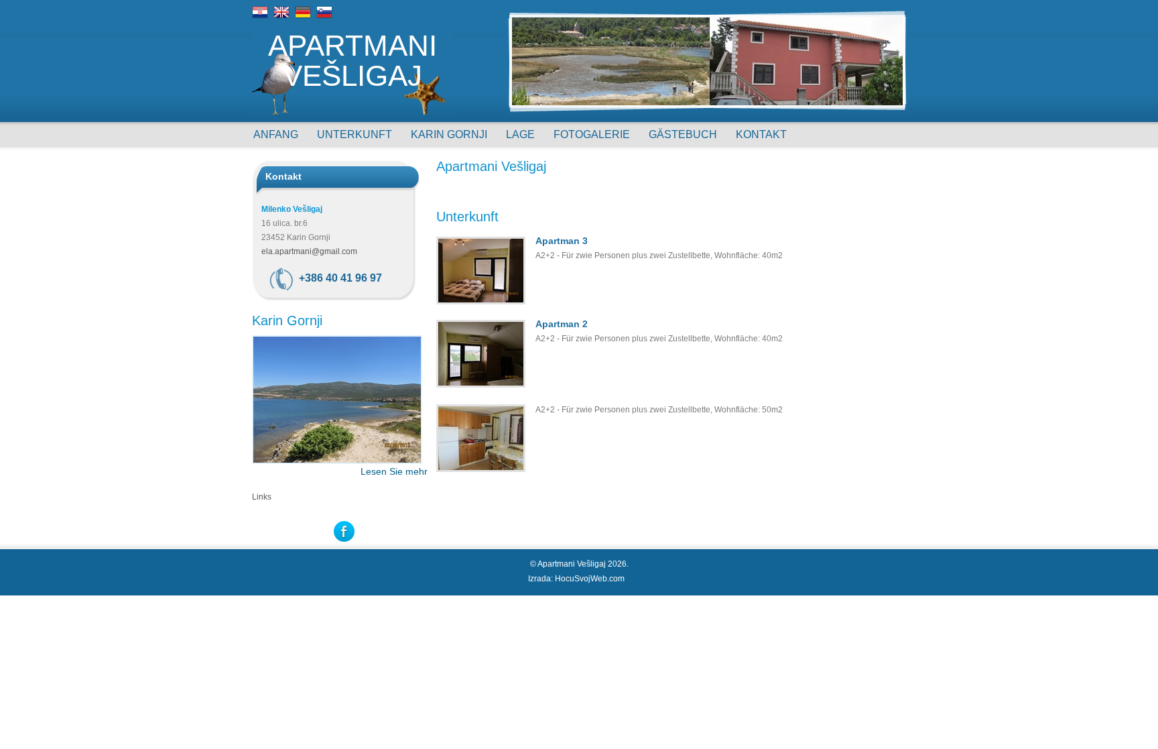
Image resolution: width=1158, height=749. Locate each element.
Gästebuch (683, 134)
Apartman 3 (561, 240)
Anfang (275, 134)
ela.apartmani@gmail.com (309, 251)
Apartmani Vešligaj (352, 61)
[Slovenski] (324, 17)
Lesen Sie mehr (394, 471)
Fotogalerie (592, 134)
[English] (281, 17)
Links (261, 497)
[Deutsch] (303, 17)
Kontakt (761, 134)
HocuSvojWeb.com (590, 578)
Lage (520, 134)
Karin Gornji (449, 134)
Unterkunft (354, 134)
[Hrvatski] (260, 17)
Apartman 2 (561, 324)
